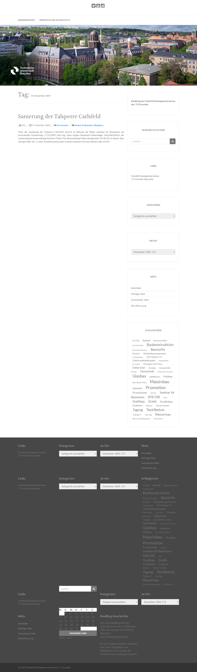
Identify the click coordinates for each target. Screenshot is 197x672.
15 (66, 621)
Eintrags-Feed (138, 293)
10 (76, 617)
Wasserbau (98, 125)
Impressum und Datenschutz (54, 20)
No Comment (62, 125)
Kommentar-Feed (140, 299)
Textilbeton (165, 572)
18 (82, 621)
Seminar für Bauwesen (84, 125)
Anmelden (136, 287)
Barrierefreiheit (26, 20)
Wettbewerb (158, 419)
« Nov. (62, 637)
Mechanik (170, 537)
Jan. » (69, 637)
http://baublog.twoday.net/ (123, 654)
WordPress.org (138, 305)
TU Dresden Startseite (142, 179)
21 (60, 624)
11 (82, 617)
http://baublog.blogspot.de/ (114, 636)
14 (60, 621)
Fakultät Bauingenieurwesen (145, 175)
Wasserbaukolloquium (141, 419)
